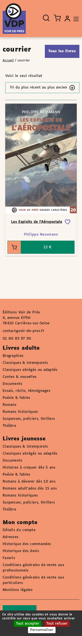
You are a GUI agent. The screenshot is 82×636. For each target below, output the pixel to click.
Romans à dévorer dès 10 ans (29, 481)
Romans (10, 405)
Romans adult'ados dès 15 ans (30, 488)
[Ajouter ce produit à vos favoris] (67, 222)
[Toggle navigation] (75, 18)
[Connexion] (67, 18)
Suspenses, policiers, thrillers (29, 419)
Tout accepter (27, 624)
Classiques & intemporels (25, 363)
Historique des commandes (27, 544)
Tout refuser (57, 624)
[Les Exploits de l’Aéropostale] (41, 158)
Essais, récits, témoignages (26, 391)
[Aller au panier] (57, 17)
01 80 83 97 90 (17, 339)
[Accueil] (14, 18)
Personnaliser (41, 630)
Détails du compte (19, 530)
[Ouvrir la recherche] (46, 18)
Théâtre (9, 426)
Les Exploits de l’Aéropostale (36, 222)
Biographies (13, 356)
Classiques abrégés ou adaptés (30, 370)
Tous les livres (62, 51)
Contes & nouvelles (20, 377)
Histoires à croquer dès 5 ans (29, 467)
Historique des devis (21, 551)
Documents (13, 384)
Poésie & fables (16, 398)
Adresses (10, 537)
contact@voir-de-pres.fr (23, 331)
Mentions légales (18, 590)
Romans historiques (20, 412)
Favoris (9, 558)
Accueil (8, 60)
